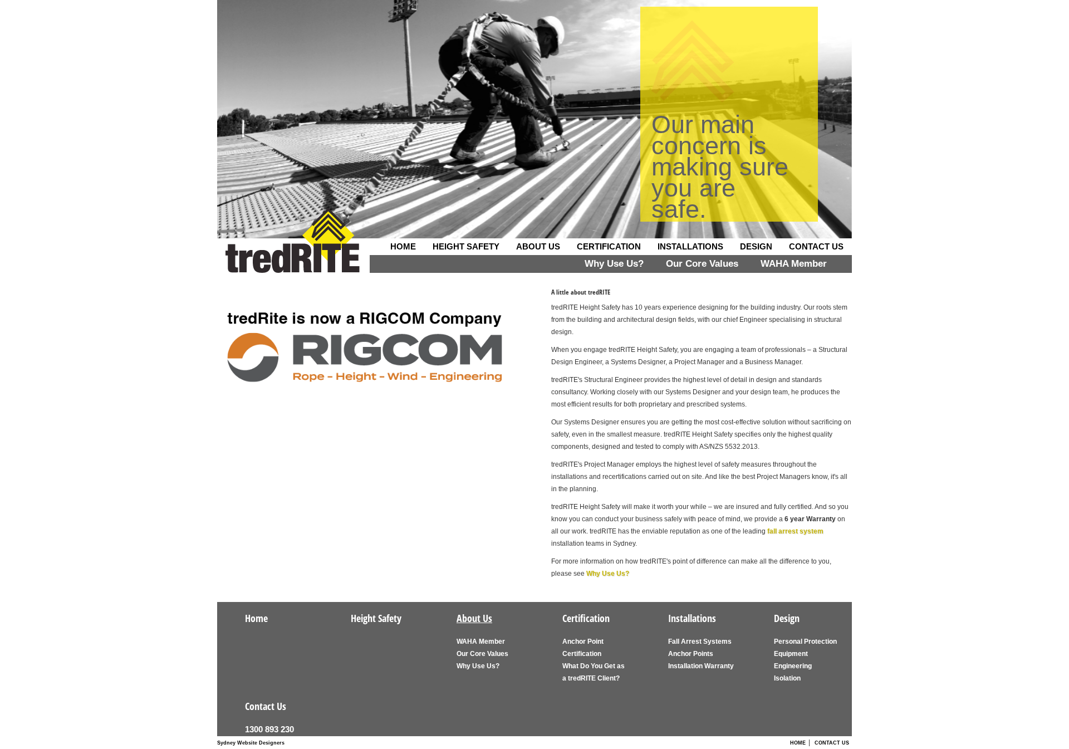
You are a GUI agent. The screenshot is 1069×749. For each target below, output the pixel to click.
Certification (609, 246)
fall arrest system (795, 531)
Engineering (793, 666)
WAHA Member (794, 263)
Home (403, 246)
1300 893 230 (269, 729)
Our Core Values (702, 263)
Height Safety (466, 246)
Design (756, 246)
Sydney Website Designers (251, 743)
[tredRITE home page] (292, 252)
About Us (538, 246)
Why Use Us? (614, 263)
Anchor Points (690, 654)
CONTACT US (832, 743)
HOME (798, 743)
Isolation (787, 678)
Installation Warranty (701, 666)
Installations (690, 246)
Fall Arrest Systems (700, 641)
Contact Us (816, 246)
